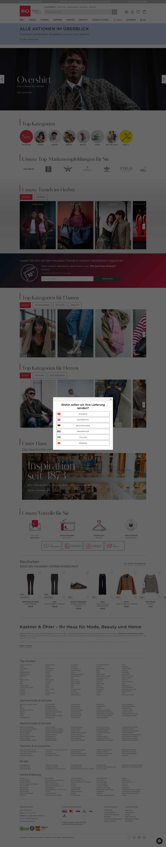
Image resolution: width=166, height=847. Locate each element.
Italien (83, 437)
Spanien (83, 443)
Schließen (111, 399)
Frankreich (83, 431)
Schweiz (83, 414)
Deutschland (83, 426)
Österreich (83, 420)
